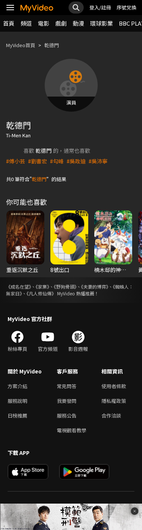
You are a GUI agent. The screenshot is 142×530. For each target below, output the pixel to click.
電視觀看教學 (71, 430)
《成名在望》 (18, 286)
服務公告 (66, 415)
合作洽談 (111, 415)
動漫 (78, 23)
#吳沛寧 (98, 161)
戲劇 (61, 23)
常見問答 (66, 386)
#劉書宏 (37, 161)
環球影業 (101, 23)
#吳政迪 (76, 161)
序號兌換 (126, 7)
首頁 (8, 23)
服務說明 (17, 400)
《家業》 (42, 286)
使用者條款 (113, 386)
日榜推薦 (17, 415)
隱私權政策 (113, 400)
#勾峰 (57, 161)
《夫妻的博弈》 (94, 286)
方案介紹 (17, 386)
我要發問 (66, 400)
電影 (43, 23)
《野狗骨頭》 (65, 286)
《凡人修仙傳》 (41, 293)
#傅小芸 (15, 161)
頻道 (26, 23)
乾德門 (51, 45)
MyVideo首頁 (20, 45)
